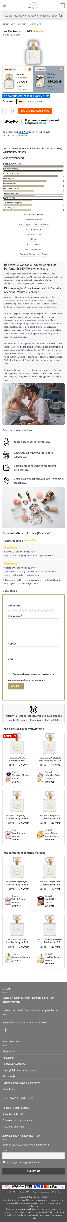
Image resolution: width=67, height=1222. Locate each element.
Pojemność (7, 101)
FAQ (35, 1192)
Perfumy (8, 24)
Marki (22, 24)
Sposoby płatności (12, 1113)
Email (5, 1150)
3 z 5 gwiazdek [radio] (22, 610)
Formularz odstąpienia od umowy (21, 1082)
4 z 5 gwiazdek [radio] (33, 610)
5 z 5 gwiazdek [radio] (47, 610)
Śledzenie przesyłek (13, 1126)
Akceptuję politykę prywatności (23, 1162)
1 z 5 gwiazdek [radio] (8, 610)
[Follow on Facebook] (5, 1030)
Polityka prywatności (14, 1063)
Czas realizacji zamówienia (17, 1120)
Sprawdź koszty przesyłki (14, 135)
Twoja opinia (15, 615)
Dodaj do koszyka (35, 110)
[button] (4, 6)
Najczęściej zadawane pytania (18, 1070)
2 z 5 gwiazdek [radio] (14, 610)
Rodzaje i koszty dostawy (16, 1107)
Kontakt (12, 1192)
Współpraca (9, 1088)
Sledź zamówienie (50, 1192)
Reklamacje (8, 1076)
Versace (35, 24)
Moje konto (8, 1051)
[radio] (21, 101)
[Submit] (60, 15)
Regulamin (8, 1057)
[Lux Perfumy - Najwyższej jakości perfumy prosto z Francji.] (33, 5)
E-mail (12, 658)
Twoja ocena (14, 605)
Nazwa (12, 643)
